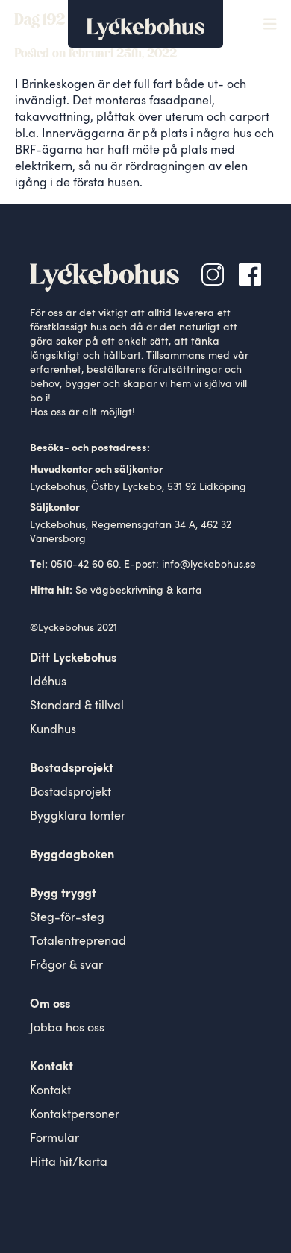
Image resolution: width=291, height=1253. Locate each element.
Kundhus (53, 730)
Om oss (50, 1005)
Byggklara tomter (77, 817)
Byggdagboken (72, 855)
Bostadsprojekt (70, 793)
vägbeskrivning (126, 590)
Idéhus (48, 682)
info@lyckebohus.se (209, 564)
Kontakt (50, 1091)
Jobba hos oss (67, 1028)
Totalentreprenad (78, 942)
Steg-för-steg (67, 918)
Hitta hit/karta (68, 1163)
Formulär (54, 1139)
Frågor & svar (66, 966)
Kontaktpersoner (74, 1115)
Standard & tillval (77, 706)
